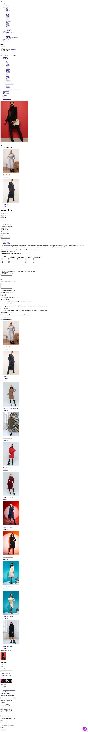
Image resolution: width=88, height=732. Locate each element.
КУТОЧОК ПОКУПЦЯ (8, 32)
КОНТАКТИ (6, 39)
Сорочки (8, 15)
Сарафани (8, 17)
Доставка (8, 36)
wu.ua (9, 711)
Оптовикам (8, 38)
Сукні (7, 9)
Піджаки (7, 16)
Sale (6, 28)
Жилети (7, 22)
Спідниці (8, 14)
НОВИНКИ (5, 5)
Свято (7, 8)
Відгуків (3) (3, 215)
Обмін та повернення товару (12, 37)
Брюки (7, 12)
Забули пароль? (4, 725)
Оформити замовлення (6, 675)
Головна (5, 95)
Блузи (7, 11)
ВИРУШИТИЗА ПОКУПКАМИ (8, 50)
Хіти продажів (9, 29)
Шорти (7, 26)
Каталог (5, 96)
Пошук (14, 55)
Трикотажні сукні (7, 99)
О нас (7, 33)
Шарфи (7, 24)
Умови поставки (6, 243)
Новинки (8, 25)
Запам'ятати (11, 725)
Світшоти (8, 19)
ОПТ (4, 31)
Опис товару (6, 242)
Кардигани (8, 21)
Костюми (8, 10)
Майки (7, 23)
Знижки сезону (9, 30)
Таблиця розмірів (4, 219)
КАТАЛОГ (5, 7)
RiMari (2, 44)
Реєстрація (3, 3)
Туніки (7, 18)
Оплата (7, 34)
